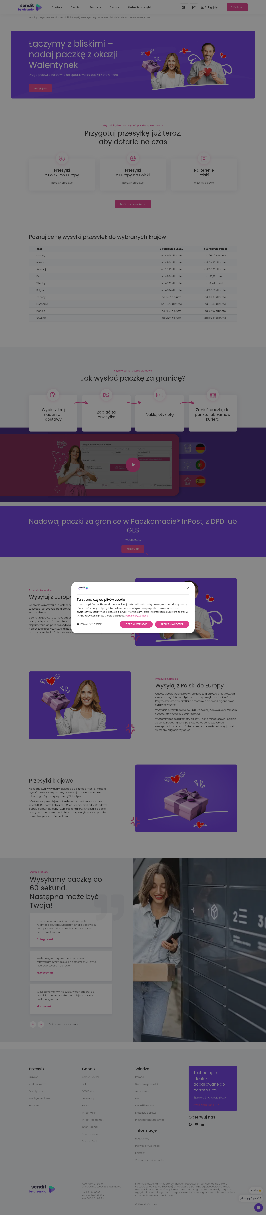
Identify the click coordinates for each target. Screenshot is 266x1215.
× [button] (188, 588)
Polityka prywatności (136, 615)
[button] (90, 624)
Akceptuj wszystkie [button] (172, 624)
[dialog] (133, 607)
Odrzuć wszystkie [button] (136, 624)
